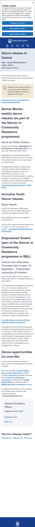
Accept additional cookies (17, 34)
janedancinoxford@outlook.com (14, 185)
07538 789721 (7, 231)
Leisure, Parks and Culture (16, 62)
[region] (17, 19)
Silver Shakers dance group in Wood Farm (15, 371)
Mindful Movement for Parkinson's (14, 384)
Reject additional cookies (17, 28)
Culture (4, 65)
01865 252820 (18, 411)
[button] (6, 438)
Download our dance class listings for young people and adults (15, 101)
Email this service (10, 417)
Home (4, 62)
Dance (10, 65)
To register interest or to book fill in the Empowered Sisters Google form (16, 321)
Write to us (8, 422)
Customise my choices (17, 23)
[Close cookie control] (33, 3)
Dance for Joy (14, 375)
